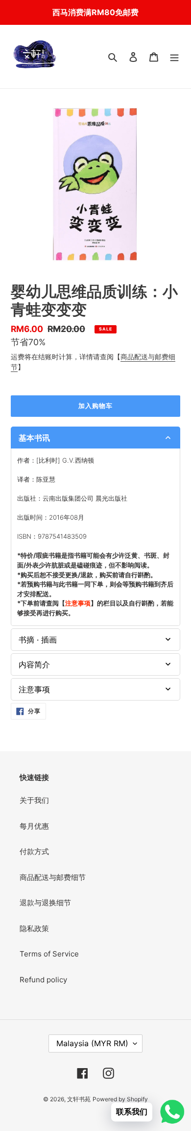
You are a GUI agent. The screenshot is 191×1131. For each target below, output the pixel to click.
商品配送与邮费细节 (53, 877)
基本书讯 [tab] (34, 438)
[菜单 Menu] (174, 56)
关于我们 (34, 800)
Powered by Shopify (120, 1099)
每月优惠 (34, 826)
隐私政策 (34, 928)
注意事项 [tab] (34, 689)
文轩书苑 (79, 1099)
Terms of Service (49, 953)
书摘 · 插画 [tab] (38, 639)
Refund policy (43, 979)
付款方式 (34, 851)
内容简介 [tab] (34, 664)
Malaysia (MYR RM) (92, 1043)
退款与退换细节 (45, 902)
